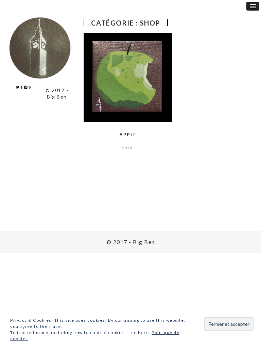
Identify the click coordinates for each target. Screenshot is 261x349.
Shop (128, 148)
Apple (128, 134)
